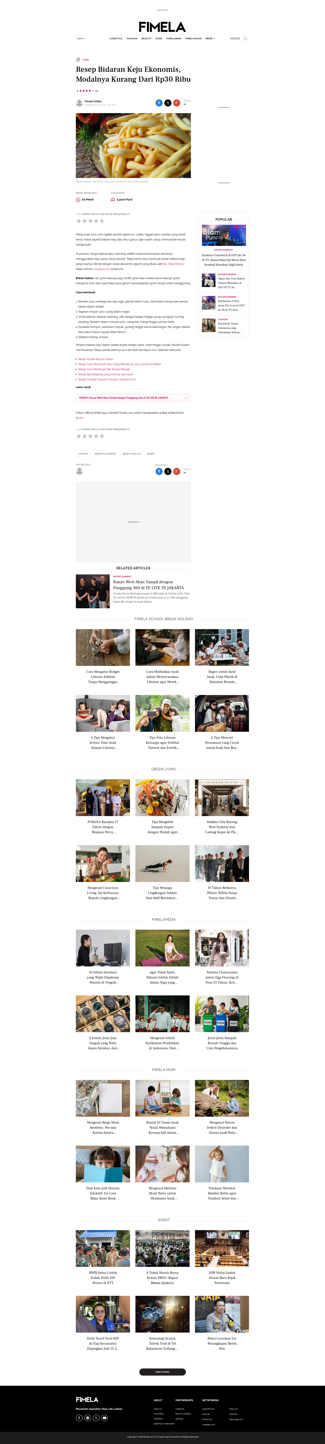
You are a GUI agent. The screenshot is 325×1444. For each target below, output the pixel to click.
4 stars (96, 221)
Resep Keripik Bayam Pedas (95, 359)
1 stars (79, 221)
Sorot (164, 1220)
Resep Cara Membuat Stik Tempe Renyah (104, 369)
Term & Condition (183, 1414)
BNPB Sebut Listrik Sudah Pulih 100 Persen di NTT (103, 1278)
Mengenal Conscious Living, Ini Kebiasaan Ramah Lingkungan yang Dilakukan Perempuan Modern (103, 893)
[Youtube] (104, 1418)
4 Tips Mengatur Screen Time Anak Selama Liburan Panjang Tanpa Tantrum (103, 742)
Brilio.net (233, 1414)
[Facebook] (79, 1418)
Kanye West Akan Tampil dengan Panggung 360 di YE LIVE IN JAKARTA (148, 585)
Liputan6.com (208, 1409)
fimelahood (193, 38)
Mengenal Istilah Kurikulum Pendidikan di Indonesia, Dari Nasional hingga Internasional (162, 1043)
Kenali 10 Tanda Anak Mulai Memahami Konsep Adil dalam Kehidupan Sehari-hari (162, 1127)
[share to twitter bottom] (167, 471)
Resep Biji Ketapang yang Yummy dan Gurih (105, 374)
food (159, 38)
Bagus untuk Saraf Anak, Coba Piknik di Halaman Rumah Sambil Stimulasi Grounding (222, 677)
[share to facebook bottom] (159, 471)
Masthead (158, 1414)
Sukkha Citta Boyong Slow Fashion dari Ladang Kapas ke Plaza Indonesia (222, 827)
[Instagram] (87, 1418)
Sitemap (179, 1419)
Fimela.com (207, 1419)
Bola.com (233, 1409)
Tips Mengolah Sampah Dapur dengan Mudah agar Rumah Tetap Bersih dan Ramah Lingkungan (162, 827)
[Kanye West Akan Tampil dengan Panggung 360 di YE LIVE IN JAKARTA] (93, 591)
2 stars (84, 221)
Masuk (235, 38)
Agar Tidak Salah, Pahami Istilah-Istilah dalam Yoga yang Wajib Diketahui (162, 977)
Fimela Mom (164, 1069)
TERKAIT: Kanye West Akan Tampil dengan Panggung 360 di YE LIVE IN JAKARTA (123, 397)
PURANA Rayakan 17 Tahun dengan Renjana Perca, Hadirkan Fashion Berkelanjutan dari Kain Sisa (103, 827)
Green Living (163, 769)
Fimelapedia (164, 919)
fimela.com (149, 1437)
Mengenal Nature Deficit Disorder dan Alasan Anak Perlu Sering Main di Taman (222, 1127)
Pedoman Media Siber (164, 1423)
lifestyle (116, 38)
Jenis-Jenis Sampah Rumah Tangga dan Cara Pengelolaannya (222, 1043)
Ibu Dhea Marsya (174, 264)
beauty (146, 38)
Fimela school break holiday (164, 619)
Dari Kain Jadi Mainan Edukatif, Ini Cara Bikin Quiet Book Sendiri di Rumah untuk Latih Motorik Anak (103, 1193)
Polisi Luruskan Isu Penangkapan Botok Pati (222, 1343)
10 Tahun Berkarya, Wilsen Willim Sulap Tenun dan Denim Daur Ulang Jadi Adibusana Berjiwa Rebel (222, 893)
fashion (132, 38)
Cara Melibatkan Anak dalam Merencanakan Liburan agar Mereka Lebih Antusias (162, 677)
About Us (158, 1409)
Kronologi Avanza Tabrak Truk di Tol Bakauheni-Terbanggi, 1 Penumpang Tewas (162, 1343)
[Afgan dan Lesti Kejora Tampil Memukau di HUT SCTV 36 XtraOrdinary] (208, 281)
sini (81, 417)
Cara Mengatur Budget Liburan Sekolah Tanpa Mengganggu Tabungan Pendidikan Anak (103, 677)
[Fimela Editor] (80, 103)
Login (79, 214)
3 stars (90, 221)
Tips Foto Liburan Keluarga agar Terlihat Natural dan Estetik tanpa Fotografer (162, 742)
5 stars (102, 221)
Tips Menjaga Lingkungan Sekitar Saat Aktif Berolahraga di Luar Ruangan (162, 893)
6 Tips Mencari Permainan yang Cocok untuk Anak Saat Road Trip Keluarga (222, 742)
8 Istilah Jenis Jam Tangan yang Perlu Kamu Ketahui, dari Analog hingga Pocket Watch (103, 1043)
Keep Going (162, 1372)
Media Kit (180, 1409)
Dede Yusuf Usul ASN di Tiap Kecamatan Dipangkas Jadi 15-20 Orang (103, 1343)
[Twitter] (96, 1418)
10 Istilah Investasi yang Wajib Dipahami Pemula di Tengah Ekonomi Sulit (103, 977)
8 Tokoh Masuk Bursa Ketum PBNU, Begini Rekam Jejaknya (162, 1278)
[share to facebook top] (159, 103)
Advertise (158, 1419)
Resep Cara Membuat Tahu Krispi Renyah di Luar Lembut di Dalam (119, 364)
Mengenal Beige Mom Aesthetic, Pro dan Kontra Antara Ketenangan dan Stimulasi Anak (103, 1127)
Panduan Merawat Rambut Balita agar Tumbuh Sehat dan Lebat (222, 1193)
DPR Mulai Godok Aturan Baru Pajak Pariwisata (222, 1278)
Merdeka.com (208, 1425)
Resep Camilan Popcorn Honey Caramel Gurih (107, 379)
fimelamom (173, 38)
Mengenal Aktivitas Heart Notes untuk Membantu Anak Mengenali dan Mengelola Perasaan (162, 1193)
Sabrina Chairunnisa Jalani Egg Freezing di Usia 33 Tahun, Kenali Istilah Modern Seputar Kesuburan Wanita (222, 977)
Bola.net (206, 1414)
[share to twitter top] (167, 103)
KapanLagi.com (236, 1419)
